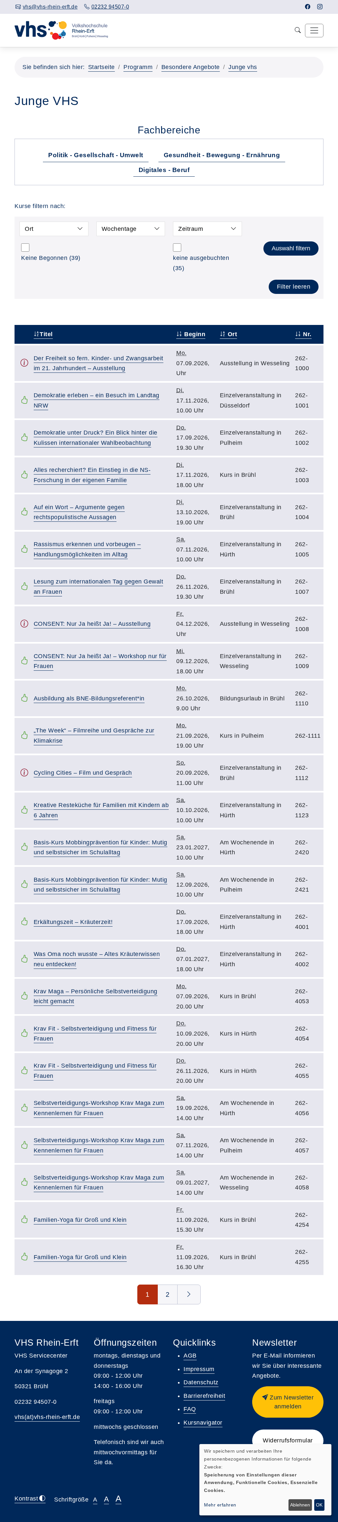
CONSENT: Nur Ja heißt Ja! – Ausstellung (92, 623)
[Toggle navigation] (314, 30)
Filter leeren (294, 286)
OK (319, 1504)
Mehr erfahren (220, 1504)
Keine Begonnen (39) (51, 258)
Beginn (194, 334)
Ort (231, 334)
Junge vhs (242, 67)
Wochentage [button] (119, 229)
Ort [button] (29, 229)
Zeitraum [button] (190, 229)
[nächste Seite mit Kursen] (189, 1294)
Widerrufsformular (288, 1440)
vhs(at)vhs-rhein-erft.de (47, 1417)
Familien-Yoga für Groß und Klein (80, 1220)
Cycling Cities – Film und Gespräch (83, 772)
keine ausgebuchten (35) (201, 263)
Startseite (101, 67)
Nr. (306, 334)
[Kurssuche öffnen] (297, 30)
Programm (137, 67)
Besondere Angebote (190, 67)
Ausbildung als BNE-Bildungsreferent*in (89, 698)
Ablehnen (300, 1504)
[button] (287, 1402)
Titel (46, 334)
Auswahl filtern (291, 248)
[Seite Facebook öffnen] (308, 7)
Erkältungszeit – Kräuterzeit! (73, 922)
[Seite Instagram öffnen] (320, 7)
